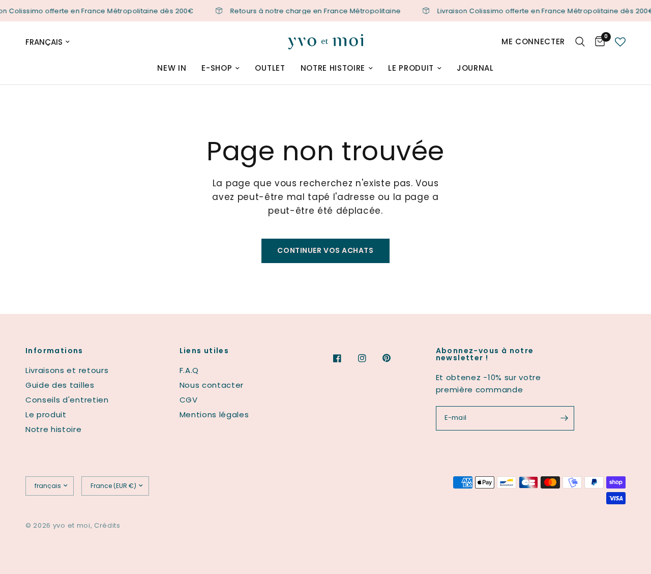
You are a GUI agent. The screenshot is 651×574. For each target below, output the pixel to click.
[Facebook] (344, 358)
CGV (189, 399)
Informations (54, 350)
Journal (475, 68)
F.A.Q (189, 370)
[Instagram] (369, 358)
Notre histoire (333, 68)
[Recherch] (580, 41)
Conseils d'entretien (67, 399)
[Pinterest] (393, 358)
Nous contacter (212, 385)
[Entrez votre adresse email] (564, 418)
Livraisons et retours (66, 370)
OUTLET (270, 68)
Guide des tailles (60, 385)
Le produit (411, 68)
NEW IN (171, 68)
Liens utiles (204, 350)
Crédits (107, 525)
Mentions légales (214, 414)
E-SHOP (216, 68)
